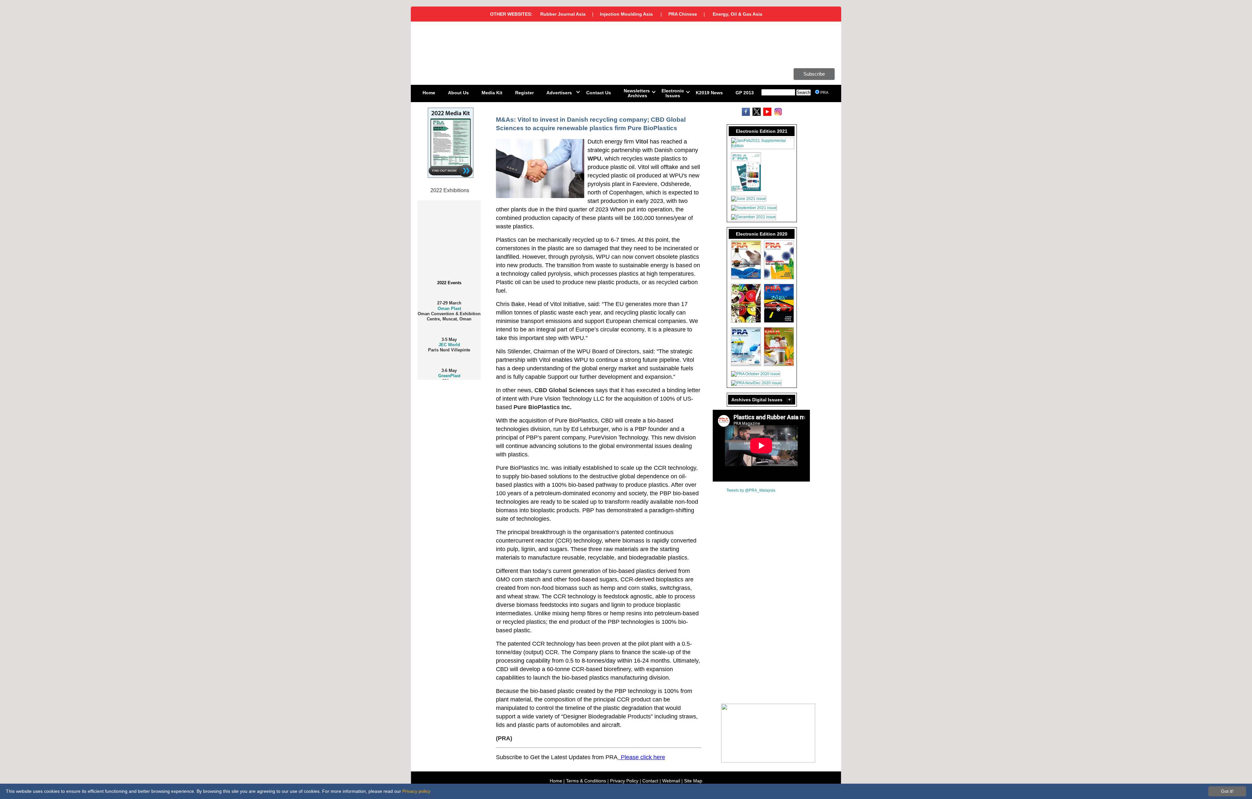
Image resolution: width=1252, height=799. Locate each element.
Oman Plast (449, 297)
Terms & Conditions (586, 780)
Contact (650, 780)
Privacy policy (416, 791)
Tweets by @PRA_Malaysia (750, 490)
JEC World (449, 333)
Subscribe (814, 74)
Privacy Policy (624, 780)
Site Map (693, 780)
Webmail (671, 780)
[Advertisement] (450, 490)
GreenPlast (449, 364)
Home (556, 780)
